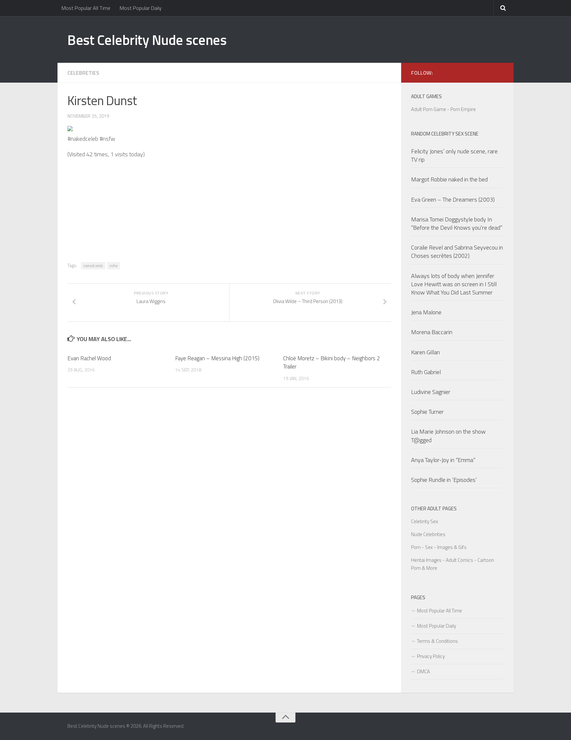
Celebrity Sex (424, 521)
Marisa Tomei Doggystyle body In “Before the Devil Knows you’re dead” (457, 223)
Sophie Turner (427, 411)
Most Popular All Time (85, 8)
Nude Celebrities (428, 534)
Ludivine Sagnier (430, 391)
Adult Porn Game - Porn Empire (443, 109)
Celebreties (83, 73)
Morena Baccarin (431, 332)
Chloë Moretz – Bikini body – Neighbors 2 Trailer (331, 362)
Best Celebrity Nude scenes (146, 40)
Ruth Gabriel (426, 372)
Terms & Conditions (437, 641)
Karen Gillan (425, 352)
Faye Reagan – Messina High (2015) (217, 358)
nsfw (113, 265)
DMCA (423, 671)
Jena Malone (426, 312)
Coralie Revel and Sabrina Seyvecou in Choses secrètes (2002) (457, 251)
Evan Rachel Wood (89, 358)
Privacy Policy (431, 656)
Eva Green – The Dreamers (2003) (453, 199)
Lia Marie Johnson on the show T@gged (448, 435)
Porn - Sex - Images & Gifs (439, 547)
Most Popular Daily (141, 8)
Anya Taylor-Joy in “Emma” (443, 459)
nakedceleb (93, 265)
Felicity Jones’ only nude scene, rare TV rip (454, 155)
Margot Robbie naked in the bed (449, 179)
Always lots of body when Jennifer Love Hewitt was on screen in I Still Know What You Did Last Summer (454, 284)
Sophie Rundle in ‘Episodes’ (444, 479)
